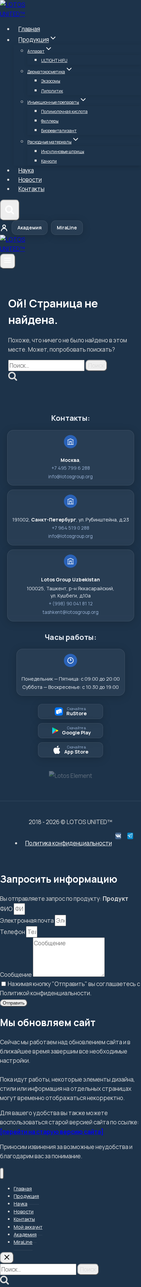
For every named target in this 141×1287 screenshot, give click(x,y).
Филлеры (50, 121)
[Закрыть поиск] (7, 1257)
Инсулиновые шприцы (62, 151)
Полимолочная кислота (64, 111)
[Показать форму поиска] (10, 210)
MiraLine (67, 227)
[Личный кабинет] (4, 228)
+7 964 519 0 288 (70, 528)
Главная (29, 29)
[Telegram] (130, 836)
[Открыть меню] (7, 261)
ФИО (7, 909)
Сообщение (16, 975)
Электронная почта (27, 920)
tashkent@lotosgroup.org (70, 612)
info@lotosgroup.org (70, 477)
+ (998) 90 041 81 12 (71, 604)
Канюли (49, 161)
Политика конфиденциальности (68, 843)
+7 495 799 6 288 (70, 468)
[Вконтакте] (118, 836)
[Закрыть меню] (2, 1173)
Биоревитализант (59, 131)
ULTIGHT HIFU (54, 60)
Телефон (13, 932)
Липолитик (52, 91)
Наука (26, 170)
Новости (30, 180)
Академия (29, 227)
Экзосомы (50, 81)
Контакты (31, 189)
